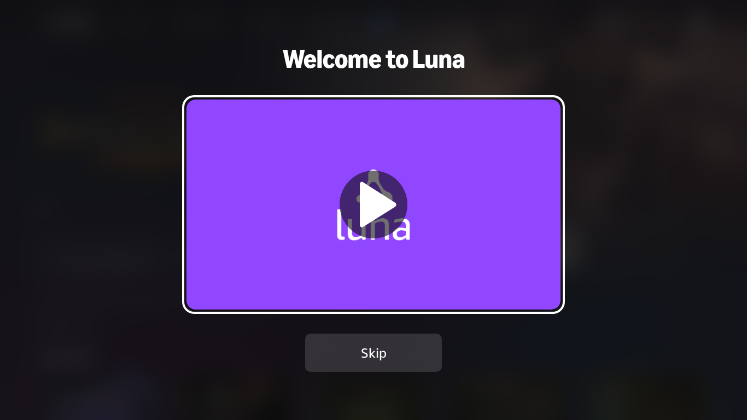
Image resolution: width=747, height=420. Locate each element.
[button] (373, 204)
